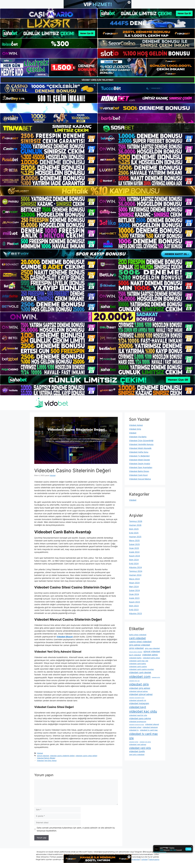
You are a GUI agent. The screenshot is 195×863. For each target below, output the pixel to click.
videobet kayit (137, 706)
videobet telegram (150, 727)
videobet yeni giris (140, 747)
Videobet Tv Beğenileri (139, 456)
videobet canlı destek (140, 672)
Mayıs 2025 (134, 540)
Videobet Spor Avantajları (140, 467)
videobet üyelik (137, 751)
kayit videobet (135, 655)
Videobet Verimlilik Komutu (141, 444)
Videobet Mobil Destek (139, 460)
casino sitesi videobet (140, 641)
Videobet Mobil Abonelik (140, 448)
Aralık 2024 (134, 552)
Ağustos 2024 (135, 567)
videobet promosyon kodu (136, 724)
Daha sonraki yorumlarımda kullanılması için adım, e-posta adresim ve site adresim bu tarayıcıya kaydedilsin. (76, 829)
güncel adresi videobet (135, 652)
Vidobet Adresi (136, 425)
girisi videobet (136, 648)
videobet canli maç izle (138, 661)
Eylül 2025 (133, 533)
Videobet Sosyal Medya (140, 479)
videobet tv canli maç (149, 730)
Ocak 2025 (134, 548)
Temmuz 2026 (135, 521)
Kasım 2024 (134, 556)
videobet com (140, 677)
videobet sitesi (135, 727)
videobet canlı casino (138, 666)
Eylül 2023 (134, 610)
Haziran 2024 (135, 575)
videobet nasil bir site (138, 715)
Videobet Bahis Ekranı (139, 471)
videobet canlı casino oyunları (141, 669)
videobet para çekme (140, 718)
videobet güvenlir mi (137, 700)
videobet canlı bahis (137, 664)
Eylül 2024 (134, 563)
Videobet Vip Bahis (137, 437)
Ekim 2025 (134, 529)
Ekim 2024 (134, 560)
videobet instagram (139, 703)
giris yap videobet (152, 648)
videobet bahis (135, 658)
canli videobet (137, 638)
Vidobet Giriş (135, 429)
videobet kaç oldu (143, 711)
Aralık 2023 (134, 598)
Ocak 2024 (134, 594)
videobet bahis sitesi (151, 658)
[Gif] (97, 191)
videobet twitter (133, 742)
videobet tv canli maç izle (143, 736)
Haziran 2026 (135, 525)
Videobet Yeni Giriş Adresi (47, 760)
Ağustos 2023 (135, 613)
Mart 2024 (134, 586)
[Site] (48, 138)
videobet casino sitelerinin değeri (62, 756)
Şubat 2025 (134, 544)
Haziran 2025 (135, 537)
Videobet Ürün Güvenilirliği (141, 440)
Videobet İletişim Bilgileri (46, 758)
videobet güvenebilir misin (136, 697)
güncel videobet (43, 756)
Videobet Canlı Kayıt (138, 475)
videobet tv (134, 730)
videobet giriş (139, 684)
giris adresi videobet (139, 645)
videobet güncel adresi (141, 694)
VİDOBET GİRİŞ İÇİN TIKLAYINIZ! (97, 80)
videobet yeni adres (145, 742)
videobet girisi (156, 677)
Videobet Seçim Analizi (139, 464)
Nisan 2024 (134, 583)
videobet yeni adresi (137, 744)
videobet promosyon (137, 721)
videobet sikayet (152, 724)
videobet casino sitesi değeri (86, 756)
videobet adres (150, 654)
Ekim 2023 (134, 606)
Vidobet (40, 753)
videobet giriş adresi (139, 688)
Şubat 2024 (134, 590)
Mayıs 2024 (134, 579)
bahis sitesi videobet (137, 635)
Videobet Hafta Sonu (138, 452)
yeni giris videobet (136, 754)
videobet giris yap (134, 681)
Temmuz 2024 (135, 571)
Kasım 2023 (134, 602)
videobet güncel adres (138, 691)
